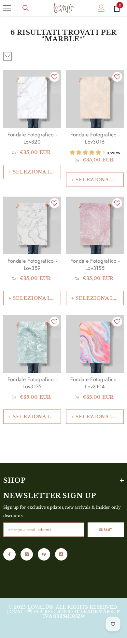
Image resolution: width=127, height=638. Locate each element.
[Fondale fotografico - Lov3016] (95, 99)
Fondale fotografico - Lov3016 (95, 138)
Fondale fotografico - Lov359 (32, 264)
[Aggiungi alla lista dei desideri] (54, 77)
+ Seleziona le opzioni (34, 172)
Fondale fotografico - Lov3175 (32, 383)
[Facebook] (9, 554)
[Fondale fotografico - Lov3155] (95, 225)
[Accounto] (101, 8)
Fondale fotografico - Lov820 (32, 138)
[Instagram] (27, 554)
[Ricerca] (26, 8)
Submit (105, 529)
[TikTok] (61, 554)
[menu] (7, 8)
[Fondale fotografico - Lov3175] (32, 344)
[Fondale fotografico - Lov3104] (95, 344)
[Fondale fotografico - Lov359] (32, 225)
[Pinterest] (44, 554)
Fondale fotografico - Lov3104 (95, 383)
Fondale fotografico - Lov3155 (95, 264)
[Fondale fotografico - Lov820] (32, 99)
